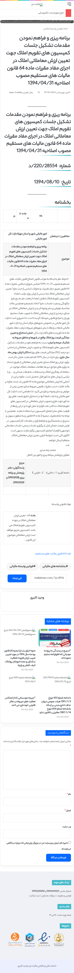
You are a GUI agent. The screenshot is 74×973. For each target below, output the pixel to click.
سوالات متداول (48, 896)
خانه (66, 29)
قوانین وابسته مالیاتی (52, 29)
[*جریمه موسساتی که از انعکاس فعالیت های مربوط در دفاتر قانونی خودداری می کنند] (19, 685)
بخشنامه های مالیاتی (54, 566)
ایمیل (68, 811)
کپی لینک (17, 578)
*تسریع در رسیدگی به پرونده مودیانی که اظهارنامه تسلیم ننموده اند (57, 654)
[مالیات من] (37, 4)
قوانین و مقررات (64, 896)
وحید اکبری (37, 598)
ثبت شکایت (34, 896)
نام (69, 794)
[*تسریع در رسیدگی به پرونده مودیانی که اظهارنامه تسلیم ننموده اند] (55, 638)
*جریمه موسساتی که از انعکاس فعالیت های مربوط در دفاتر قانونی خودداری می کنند (20, 701)
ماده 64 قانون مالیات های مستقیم (53, 554)
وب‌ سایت (66, 827)
